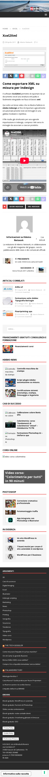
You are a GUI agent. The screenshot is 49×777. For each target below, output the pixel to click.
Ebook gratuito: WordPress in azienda (18, 701)
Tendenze (7, 627)
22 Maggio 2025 (22, 304)
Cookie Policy (8, 733)
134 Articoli (42, 238)
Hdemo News (10, 359)
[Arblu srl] (8, 289)
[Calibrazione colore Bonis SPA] (10, 414)
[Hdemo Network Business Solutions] (24, 10)
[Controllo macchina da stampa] (10, 371)
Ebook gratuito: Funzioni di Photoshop (18, 705)
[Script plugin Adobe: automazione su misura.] (10, 383)
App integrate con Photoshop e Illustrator (28, 519)
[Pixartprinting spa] (8, 313)
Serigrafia (6, 619)
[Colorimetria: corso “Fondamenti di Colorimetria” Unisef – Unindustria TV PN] (10, 424)
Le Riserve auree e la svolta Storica (16, 684)
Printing (6, 614)
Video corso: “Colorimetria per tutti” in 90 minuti (23, 477)
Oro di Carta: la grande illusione (15, 656)
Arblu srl (19, 287)
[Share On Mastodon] (43, 76)
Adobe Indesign (16, 206)
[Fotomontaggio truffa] (10, 512)
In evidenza (9, 529)
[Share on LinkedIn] (16, 76)
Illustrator (6, 594)
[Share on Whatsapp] (38, 76)
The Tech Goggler (14, 645)
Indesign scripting (9, 598)
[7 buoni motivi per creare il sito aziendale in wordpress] (10, 548)
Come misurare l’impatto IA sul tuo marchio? (20, 652)
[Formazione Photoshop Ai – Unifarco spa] (10, 438)
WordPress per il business (29, 555)
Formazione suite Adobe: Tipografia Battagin (26, 299)
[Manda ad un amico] (27, 76)
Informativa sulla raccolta (16, 773)
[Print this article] (32, 76)
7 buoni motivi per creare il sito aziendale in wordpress (30, 547)
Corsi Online (10, 450)
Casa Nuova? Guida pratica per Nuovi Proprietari (22, 680)
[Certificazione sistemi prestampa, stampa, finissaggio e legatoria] (10, 393)
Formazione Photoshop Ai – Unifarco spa (30, 434)
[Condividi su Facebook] (5, 76)
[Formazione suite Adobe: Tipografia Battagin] (8, 301)
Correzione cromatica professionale (27, 502)
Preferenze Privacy (11, 739)
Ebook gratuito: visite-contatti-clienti (17, 713)
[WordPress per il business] (10, 556)
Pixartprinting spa (23, 311)
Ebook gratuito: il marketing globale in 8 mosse (21, 717)
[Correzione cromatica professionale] (10, 504)
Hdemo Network (26, 42)
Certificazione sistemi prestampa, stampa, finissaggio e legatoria (28, 392)
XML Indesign (33, 206)
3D (4, 577)
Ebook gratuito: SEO (10, 721)
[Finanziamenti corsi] (8, 349)
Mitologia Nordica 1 (10, 676)
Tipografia (7, 631)
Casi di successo (12, 403)
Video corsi (7, 635)
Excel (5, 589)
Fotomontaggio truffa (27, 511)
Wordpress (7, 639)
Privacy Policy (8, 728)
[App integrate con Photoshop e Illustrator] (10, 520)
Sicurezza (6, 623)
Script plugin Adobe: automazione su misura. (28, 381)
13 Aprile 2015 (22, 290)
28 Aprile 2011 (10, 42)
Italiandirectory (13, 670)
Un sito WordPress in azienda (27, 539)
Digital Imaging (8, 585)
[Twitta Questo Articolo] (11, 76)
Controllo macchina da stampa (27, 369)
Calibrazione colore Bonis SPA (29, 413)
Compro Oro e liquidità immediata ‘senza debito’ (22, 664)
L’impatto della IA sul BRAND (13, 689)
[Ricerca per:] (24, 329)
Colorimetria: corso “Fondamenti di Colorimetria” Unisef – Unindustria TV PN (27, 424)
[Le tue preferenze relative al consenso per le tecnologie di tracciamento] (44, 772)
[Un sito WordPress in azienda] (10, 540)
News (5, 606)
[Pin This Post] (21, 76)
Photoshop (9, 492)
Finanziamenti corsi (24, 346)
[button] (45, 15)
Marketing (7, 602)
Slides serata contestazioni (13, 709)
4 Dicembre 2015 (23, 314)
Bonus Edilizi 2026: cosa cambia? (15, 660)
